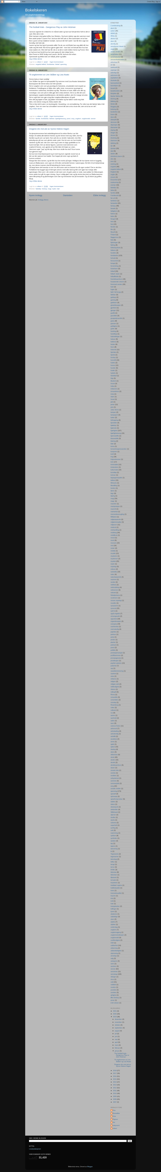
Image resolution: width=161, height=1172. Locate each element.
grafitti (113, 313)
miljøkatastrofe (116, 519)
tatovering (114, 849)
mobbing (114, 532)
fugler (113, 289)
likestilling (114, 485)
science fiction (115, 726)
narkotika (114, 572)
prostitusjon (115, 660)
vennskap (114, 974)
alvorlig (113, 44)
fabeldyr (38, 189)
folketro (113, 250)
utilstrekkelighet (116, 950)
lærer (112, 491)
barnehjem (114, 85)
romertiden (114, 700)
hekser (113, 339)
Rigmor (115, 1119)
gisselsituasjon (116, 305)
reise (112, 676)
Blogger (90, 1166)
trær (58, 189)
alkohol (113, 38)
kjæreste (114, 428)
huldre (113, 363)
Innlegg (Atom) (43, 200)
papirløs (113, 632)
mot (112, 545)
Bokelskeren (36, 10)
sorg (72, 118)
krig (112, 457)
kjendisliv (114, 423)
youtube (113, 990)
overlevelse (115, 626)
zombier (113, 992)
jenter (113, 404)
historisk (113, 349)
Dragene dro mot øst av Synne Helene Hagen (49, 129)
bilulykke (114, 93)
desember (118, 1019)
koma (112, 446)
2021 (115, 1011)
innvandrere (115, 391)
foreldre (113, 253)
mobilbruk (114, 535)
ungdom (78, 118)
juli (116, 1033)
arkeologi (114, 62)
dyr (112, 146)
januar (117, 1051)
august (117, 1031)
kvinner (113, 475)
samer (113, 715)
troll (112, 901)
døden (113, 153)
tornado (113, 880)
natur (112, 574)
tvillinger (113, 909)
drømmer (114, 140)
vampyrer (114, 961)
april (116, 1042)
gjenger (113, 310)
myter (54, 189)
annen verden (115, 52)
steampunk (114, 807)
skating (113, 749)
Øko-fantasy (115, 997)
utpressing (114, 953)
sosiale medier (116, 788)
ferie (112, 221)
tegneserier (115, 856)
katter (113, 417)
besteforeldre (115, 91)
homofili (113, 360)
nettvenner (114, 590)
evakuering (114, 182)
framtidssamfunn (116, 279)
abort (112, 28)
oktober (117, 1025)
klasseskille (114, 438)
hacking (113, 331)
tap (112, 843)
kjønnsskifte (115, 436)
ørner (112, 1000)
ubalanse (114, 914)
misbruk (113, 527)
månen (113, 569)
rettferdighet (115, 687)
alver (112, 41)
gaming (113, 300)
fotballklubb (115, 276)
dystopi (113, 148)
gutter (113, 328)
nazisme (113, 579)
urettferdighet (115, 940)
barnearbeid (115, 83)
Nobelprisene (115, 595)
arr (112, 65)
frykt (112, 287)
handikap (114, 334)
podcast (113, 645)
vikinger (113, 977)
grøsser (113, 323)
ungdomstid (86, 118)
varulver (113, 966)
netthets (113, 585)
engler (113, 174)
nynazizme (114, 606)
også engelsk (115, 613)
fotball (57, 64)
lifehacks (114, 483)
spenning (63, 64)
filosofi (113, 232)
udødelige (114, 916)
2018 (115, 1070)
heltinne (113, 342)
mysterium (114, 558)
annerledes (114, 54)
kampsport (114, 415)
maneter (113, 504)
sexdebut (114, 739)
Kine (114, 1116)
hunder (113, 368)
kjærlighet (114, 430)
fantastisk (114, 203)
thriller (113, 869)
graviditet (114, 315)
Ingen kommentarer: (57, 62)
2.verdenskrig (115, 25)
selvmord (114, 728)
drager (113, 133)
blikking (113, 101)
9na (114, 1110)
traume (113, 896)
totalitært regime (116, 885)
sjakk (112, 744)
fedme (113, 214)
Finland (113, 234)
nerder (113, 582)
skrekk (113, 762)
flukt (112, 240)
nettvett (113, 592)
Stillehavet (114, 812)
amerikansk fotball (117, 46)
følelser (51, 118)
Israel (112, 399)
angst (112, 49)
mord (112, 540)
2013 (115, 1085)
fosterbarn (114, 268)
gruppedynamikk (116, 318)
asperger (114, 70)
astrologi (114, 72)
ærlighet (113, 995)
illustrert (113, 381)
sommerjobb (115, 783)
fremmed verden (116, 284)
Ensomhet (114, 180)
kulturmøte (114, 470)
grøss (113, 321)
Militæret (114, 517)
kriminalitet (114, 464)
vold (112, 982)
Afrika (113, 36)
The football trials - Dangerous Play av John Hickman (52, 27)
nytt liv (113, 611)
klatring (113, 441)
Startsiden (68, 195)
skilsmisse (114, 754)
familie (38, 118)
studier (113, 817)
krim (112, 462)
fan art (113, 198)
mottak (113, 551)
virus (112, 979)
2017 (115, 1073)
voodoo (113, 987)
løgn (112, 493)
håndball (114, 376)
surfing (113, 828)
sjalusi (113, 747)
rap (112, 668)
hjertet (113, 355)
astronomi (114, 75)
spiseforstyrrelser (117, 799)
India (112, 386)
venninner (114, 971)
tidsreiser (114, 875)
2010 (115, 1093)
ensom (113, 177)
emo (112, 161)
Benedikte (116, 1113)
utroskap (114, 956)
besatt (113, 88)
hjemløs (113, 352)
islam (112, 396)
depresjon (114, 125)
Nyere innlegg (35, 195)
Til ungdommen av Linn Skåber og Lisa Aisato (49, 75)
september (119, 1028)
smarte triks (115, 770)
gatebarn (114, 302)
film (112, 229)
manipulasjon (115, 506)
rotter (112, 707)
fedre (112, 216)
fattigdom (114, 211)
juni (116, 1036)
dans (112, 117)
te (111, 851)
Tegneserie (114, 854)
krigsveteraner (116, 459)
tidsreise (113, 872)
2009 (115, 1096)
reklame (113, 679)
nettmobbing (115, 587)
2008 (115, 1099)
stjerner (113, 815)
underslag (114, 927)
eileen (115, 1128)
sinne (112, 741)
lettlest (113, 480)
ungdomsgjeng (116, 932)
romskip (113, 702)
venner (93, 118)
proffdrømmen (116, 655)
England (113, 172)
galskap (113, 297)
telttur (113, 862)
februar (117, 1048)
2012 (115, 1088)
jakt (112, 402)
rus (112, 713)
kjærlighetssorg (60, 118)
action (113, 31)
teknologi (114, 859)
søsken (113, 841)
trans (112, 890)
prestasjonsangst (116, 653)
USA (112, 943)
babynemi (116, 1125)
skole (112, 757)
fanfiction (114, 201)
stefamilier (114, 809)
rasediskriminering (117, 671)
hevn (112, 347)
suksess (113, 822)
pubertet (113, 666)
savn (112, 723)
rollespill (113, 692)
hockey (113, 357)
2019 (115, 1017)
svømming (114, 833)
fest (112, 224)
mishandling (115, 530)
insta (112, 394)
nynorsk (113, 608)
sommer (113, 781)
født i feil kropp (116, 292)
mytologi (113, 566)
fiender (113, 227)
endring (113, 164)
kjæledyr (113, 425)
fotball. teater (115, 274)
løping (113, 496)
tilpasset (113, 877)
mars (117, 1045)
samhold (114, 718)
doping (113, 130)
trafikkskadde (115, 888)
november (118, 1022)
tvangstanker (115, 906)
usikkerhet (114, 945)
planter (113, 642)
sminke (113, 773)
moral (113, 538)
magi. (112, 501)
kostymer (114, 451)
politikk (113, 650)
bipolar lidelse (115, 96)
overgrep (114, 624)
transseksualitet (116, 893)
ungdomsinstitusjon (117, 935)
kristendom (114, 467)
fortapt (113, 263)
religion (113, 681)
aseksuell (114, 67)
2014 (115, 1082)
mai (116, 1039)
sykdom (113, 835)
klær (112, 444)
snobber (113, 775)
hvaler (113, 370)
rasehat (113, 673)
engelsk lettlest (41, 64)
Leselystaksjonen (35, 1149)
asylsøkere (114, 78)
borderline (114, 112)
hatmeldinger (115, 336)
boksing (113, 109)
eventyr (113, 185)
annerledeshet (116, 57)
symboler (114, 838)
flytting (113, 245)
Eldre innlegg (99, 195)
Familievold (115, 195)
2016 (115, 1076)
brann (113, 114)
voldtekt (113, 984)
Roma (113, 694)
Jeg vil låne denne (35, 59)
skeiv (112, 752)
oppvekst (114, 619)
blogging (114, 106)
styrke (113, 820)
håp (112, 378)
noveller (113, 603)
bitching (113, 99)
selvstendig (114, 734)
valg (112, 958)
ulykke (113, 922)
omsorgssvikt (115, 616)
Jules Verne (115, 410)
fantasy (44, 189)
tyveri (112, 911)
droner (113, 135)
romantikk (114, 697)
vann (112, 963)
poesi (68, 118)
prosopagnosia (116, 658)
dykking (113, 143)
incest (113, 383)
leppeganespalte (116, 477)
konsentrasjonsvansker (119, 449)
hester (113, 344)
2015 (115, 1079)
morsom (113, 543)
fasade (113, 208)
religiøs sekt (115, 684)
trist (112, 898)
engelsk (113, 166)
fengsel (113, 219)
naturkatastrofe (116, 577)
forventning (114, 266)
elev (112, 159)
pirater (113, 639)
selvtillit (113, 736)
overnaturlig (115, 629)
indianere (114, 389)
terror (112, 867)
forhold (113, 258)
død (112, 151)
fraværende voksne (117, 282)
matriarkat (114, 511)
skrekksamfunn (116, 765)
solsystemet (115, 778)
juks (112, 407)
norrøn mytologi (116, 600)
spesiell (113, 794)
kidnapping (114, 420)
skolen (113, 760)
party (112, 637)
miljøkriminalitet (116, 522)
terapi (113, 864)
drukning (114, 138)
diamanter (114, 127)
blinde (113, 104)
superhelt (114, 825)
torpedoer (114, 882)
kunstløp (114, 472)
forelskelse (50, 64)
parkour (113, 634)
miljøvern (114, 525)
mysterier (114, 556)
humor (113, 365)
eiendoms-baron (116, 156)
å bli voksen (115, 1003)
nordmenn (114, 598)
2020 (115, 1014)
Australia (114, 80)
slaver (113, 768)
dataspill (113, 119)
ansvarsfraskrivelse (117, 59)
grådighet (114, 326)
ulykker (113, 924)
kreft (112, 454)
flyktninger (114, 242)
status (113, 804)
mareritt (113, 509)
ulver (112, 919)
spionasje (114, 796)
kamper (113, 412)
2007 (115, 1102)
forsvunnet (114, 261)
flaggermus (114, 237)
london (113, 488)
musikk (113, 553)
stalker (113, 801)
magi (49, 189)
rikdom (113, 689)
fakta (112, 190)
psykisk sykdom (116, 663)
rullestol (113, 710)
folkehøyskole (115, 247)
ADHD (113, 33)
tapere (113, 846)
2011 (115, 1090)
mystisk (113, 561)
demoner (114, 122)
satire (112, 720)
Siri (114, 1122)
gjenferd (113, 308)
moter (113, 548)
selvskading (115, 731)
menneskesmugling (117, 514)
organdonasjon (116, 621)
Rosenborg (114, 705)
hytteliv (113, 373)
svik (112, 830)
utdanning (114, 948)
